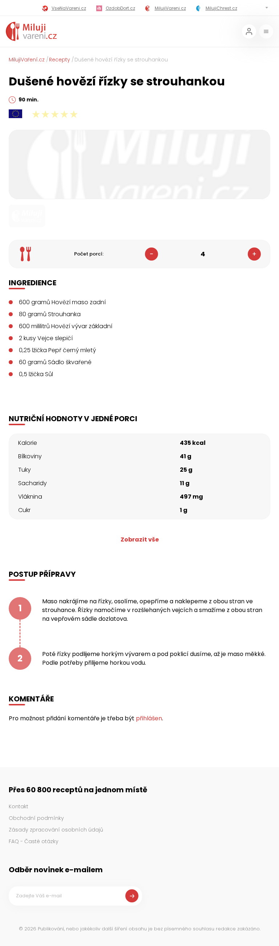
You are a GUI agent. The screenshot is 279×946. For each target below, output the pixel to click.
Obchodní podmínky (36, 818)
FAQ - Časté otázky (33, 841)
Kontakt (18, 806)
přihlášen (149, 718)
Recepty (59, 59)
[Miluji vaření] (31, 31)
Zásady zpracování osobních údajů (56, 829)
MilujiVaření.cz (27, 59)
